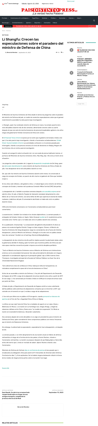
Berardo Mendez (12, 52)
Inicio (3, 30)
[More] (54, 59)
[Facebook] (81, 36)
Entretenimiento (82, 69)
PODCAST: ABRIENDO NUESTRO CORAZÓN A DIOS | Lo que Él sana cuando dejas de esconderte (84, 62)
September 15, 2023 (56, 392)
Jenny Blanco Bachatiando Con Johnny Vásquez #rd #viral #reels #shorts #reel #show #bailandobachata (86, 85)
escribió (42, 217)
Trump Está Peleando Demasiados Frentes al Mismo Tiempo (85, 73)
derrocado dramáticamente (13, 166)
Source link (5, 368)
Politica (79, 47)
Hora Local (70, 1)
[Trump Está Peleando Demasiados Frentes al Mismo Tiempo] (71, 73)
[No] (96, 421)
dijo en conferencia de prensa (34, 350)
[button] (94, 20)
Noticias (8, 30)
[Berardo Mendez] (3, 52)
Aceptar (49, 423)
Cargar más (81, 104)
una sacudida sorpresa (49, 191)
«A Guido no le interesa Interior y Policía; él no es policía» (86, 96)
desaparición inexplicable (41, 163)
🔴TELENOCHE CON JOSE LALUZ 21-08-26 (27, 26)
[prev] (90, 26)
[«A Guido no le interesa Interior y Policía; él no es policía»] (71, 95)
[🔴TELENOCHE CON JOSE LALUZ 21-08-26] (71, 50)
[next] (93, 26)
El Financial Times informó (12, 138)
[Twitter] (85, 36)
